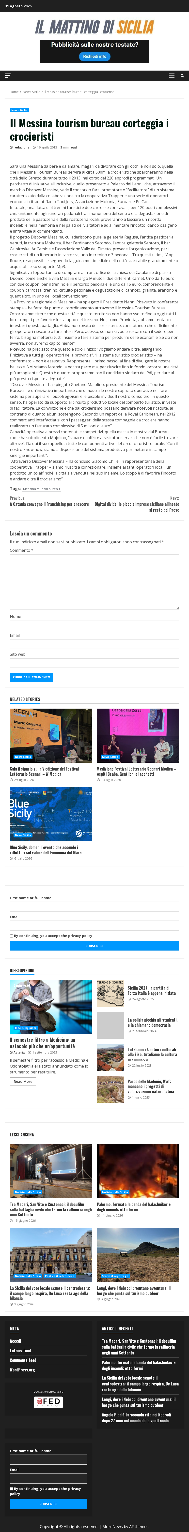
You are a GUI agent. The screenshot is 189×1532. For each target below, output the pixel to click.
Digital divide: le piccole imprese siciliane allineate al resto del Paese (137, 504)
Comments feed (23, 1360)
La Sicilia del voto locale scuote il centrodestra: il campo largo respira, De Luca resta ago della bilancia (51, 1255)
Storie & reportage (115, 1276)
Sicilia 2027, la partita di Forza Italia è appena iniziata (110, 993)
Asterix (19, 1052)
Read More (23, 1081)
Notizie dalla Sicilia (28, 1192)
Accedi (15, 1341)
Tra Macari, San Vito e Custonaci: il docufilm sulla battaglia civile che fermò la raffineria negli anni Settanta (51, 1171)
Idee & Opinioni (25, 1028)
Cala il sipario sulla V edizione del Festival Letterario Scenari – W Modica (51, 736)
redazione (22, 147)
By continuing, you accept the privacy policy (52, 935)
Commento (21, 550)
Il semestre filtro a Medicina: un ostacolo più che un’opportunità (51, 1007)
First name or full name (30, 897)
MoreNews (112, 1526)
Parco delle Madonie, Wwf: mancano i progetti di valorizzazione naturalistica (110, 1089)
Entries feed (20, 1351)
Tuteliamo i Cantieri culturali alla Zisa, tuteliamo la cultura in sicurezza (110, 1057)
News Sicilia (19, 110)
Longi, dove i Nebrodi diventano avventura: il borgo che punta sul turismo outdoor (138, 1255)
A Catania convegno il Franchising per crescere (49, 501)
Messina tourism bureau (41, 489)
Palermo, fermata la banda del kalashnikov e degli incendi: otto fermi (138, 1171)
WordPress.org (22, 1370)
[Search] (182, 75)
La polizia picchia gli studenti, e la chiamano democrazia (110, 1025)
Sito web (18, 654)
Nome (15, 616)
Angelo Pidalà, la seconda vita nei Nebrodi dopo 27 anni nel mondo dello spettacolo (136, 1418)
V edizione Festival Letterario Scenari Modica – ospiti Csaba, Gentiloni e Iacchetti (138, 736)
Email (15, 635)
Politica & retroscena (59, 1276)
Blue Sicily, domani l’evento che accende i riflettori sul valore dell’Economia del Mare (51, 814)
